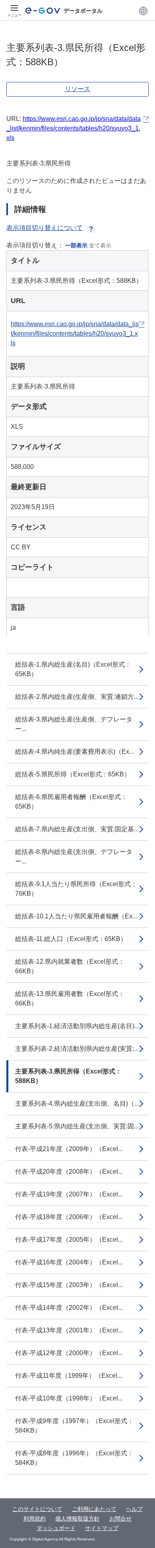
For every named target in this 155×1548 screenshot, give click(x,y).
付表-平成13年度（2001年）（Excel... (69, 1330)
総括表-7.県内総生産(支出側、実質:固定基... (77, 829)
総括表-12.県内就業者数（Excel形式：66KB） (69, 966)
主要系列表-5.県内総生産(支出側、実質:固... (77, 1126)
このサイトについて (37, 1509)
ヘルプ (134, 1509)
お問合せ (120, 1518)
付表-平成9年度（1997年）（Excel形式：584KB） (74, 1426)
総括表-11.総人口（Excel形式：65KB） (71, 938)
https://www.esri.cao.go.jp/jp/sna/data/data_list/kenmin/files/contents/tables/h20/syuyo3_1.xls (73, 128)
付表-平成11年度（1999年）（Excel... (68, 1375)
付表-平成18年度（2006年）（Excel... (69, 1217)
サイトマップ (101, 1528)
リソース (77, 89)
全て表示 (100, 245)
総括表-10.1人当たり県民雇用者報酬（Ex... (76, 916)
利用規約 (34, 1518)
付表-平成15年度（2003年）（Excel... (69, 1285)
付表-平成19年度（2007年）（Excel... (69, 1194)
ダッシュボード (56, 1528)
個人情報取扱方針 (77, 1518)
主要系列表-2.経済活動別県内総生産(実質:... (77, 1048)
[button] (143, 11)
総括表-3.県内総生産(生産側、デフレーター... (73, 724)
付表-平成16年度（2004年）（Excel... (69, 1262)
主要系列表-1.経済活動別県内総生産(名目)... (77, 1026)
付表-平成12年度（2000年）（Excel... (69, 1353)
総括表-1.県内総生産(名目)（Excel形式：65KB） (73, 669)
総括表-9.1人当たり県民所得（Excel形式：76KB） (76, 889)
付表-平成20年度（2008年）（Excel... (69, 1171)
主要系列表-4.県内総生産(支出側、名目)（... (77, 1103)
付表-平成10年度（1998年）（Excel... (69, 1398)
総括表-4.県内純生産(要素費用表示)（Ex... (74, 751)
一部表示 (76, 245)
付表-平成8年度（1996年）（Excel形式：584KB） (74, 1458)
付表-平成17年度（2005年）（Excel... (69, 1239)
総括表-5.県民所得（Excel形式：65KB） (72, 774)
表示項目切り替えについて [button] (44, 227)
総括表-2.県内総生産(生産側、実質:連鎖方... (77, 696)
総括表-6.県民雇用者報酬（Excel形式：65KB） (71, 801)
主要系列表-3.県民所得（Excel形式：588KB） (68, 1076)
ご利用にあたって (94, 1509)
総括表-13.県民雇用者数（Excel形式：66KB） (69, 998)
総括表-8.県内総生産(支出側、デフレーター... (73, 856)
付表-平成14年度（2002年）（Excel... (69, 1307)
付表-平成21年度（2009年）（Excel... (69, 1148)
